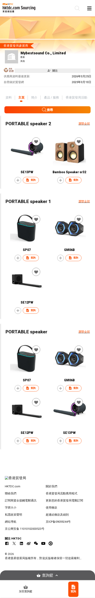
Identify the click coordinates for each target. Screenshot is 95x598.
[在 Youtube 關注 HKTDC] (43, 543)
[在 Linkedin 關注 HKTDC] (21, 543)
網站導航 (10, 521)
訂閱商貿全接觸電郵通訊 (20, 500)
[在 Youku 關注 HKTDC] (51, 543)
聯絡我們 (10, 493)
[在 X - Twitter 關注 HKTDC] (14, 543)
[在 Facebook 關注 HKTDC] (7, 543)
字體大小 (10, 507)
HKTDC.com (12, 486)
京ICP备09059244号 (58, 521)
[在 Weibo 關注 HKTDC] (29, 543)
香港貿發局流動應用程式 (61, 493)
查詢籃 (47, 575)
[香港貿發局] (47, 480)
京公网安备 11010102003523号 (24, 528)
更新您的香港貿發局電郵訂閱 (64, 500)
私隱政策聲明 (13, 514)
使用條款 (51, 507)
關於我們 (51, 486)
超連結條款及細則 (57, 514)
